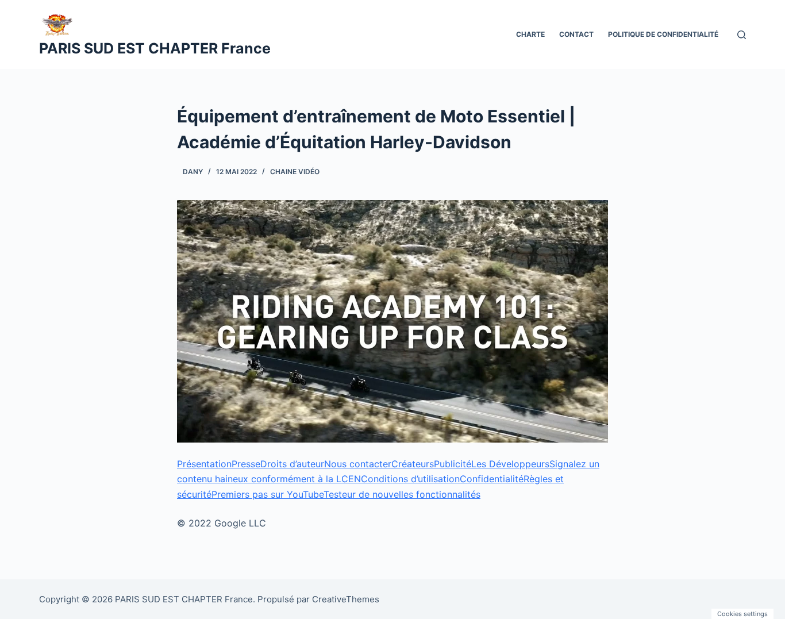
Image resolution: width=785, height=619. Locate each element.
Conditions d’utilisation (410, 479)
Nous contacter (357, 464)
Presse (246, 464)
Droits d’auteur (292, 464)
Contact (576, 34)
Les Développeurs (510, 464)
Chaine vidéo (295, 171)
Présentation (204, 464)
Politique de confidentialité (663, 34)
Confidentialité (492, 479)
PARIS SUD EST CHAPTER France (155, 48)
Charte (530, 34)
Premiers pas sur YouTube (267, 494)
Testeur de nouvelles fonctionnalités (402, 494)
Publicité (452, 464)
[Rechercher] (741, 34)
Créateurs (412, 464)
